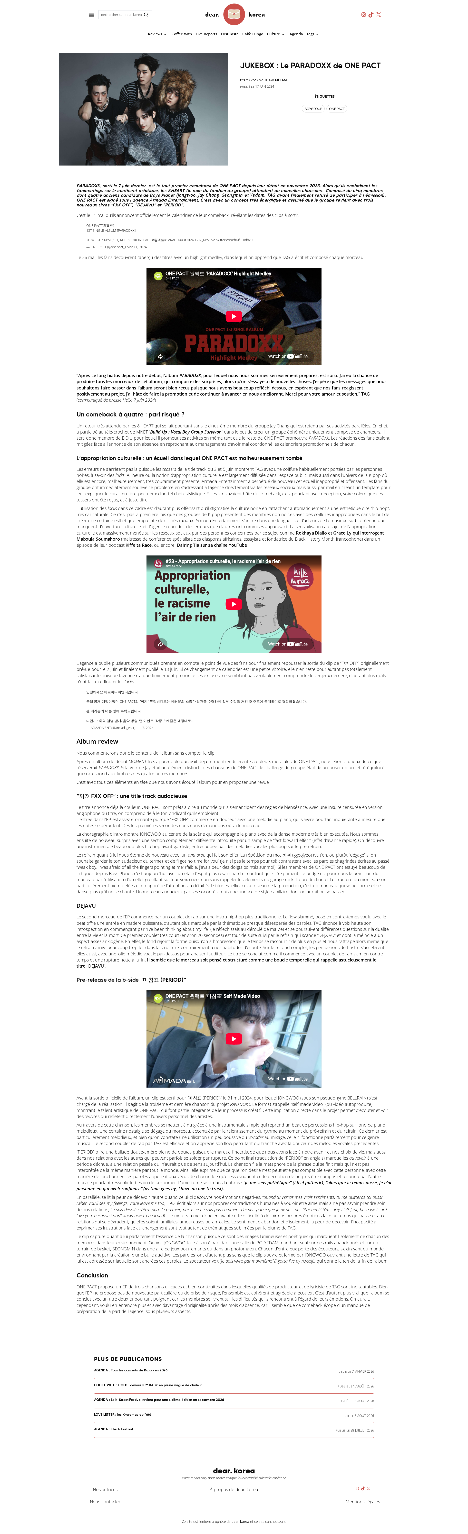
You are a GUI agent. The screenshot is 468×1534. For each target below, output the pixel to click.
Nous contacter (105, 1502)
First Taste (230, 33)
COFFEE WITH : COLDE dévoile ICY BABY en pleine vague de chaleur (148, 1385)
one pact (337, 108)
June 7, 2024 (144, 727)
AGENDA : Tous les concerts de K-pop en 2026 (131, 1370)
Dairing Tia (188, 545)
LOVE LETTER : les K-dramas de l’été (122, 1415)
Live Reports (206, 33)
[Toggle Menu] (92, 15)
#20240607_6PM (197, 240)
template (371, 487)
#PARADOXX (173, 240)
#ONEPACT (142, 240)
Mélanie (282, 80)
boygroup (313, 108)
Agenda (296, 33)
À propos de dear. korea (234, 1489)
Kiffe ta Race (139, 545)
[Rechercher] (146, 14)
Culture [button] (273, 33)
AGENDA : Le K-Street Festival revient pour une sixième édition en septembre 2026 (159, 1400)
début (131, 761)
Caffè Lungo (252, 33)
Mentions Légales (363, 1502)
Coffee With (182, 33)
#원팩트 (158, 240)
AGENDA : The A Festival (113, 1429)
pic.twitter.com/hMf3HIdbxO (232, 240)
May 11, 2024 (137, 247)
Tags (310, 33)
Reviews (155, 33)
